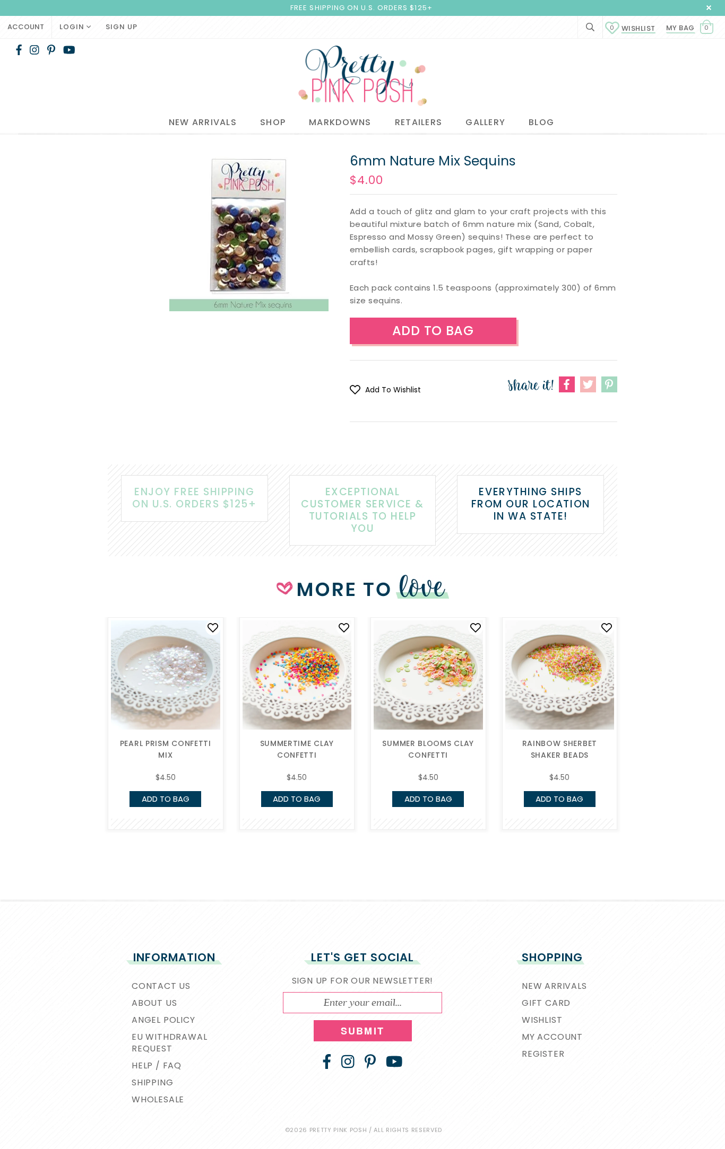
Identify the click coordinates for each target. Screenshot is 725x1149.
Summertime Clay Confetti (297, 749)
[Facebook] (19, 49)
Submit (362, 1031)
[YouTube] (69, 49)
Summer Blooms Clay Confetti (428, 749)
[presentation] (92, 700)
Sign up (121, 27)
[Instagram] (34, 49)
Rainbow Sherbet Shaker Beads (560, 749)
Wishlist (632, 28)
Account (25, 27)
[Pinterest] (51, 49)
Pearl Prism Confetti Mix (165, 749)
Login (73, 27)
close (708, 7)
